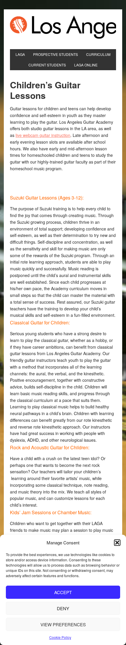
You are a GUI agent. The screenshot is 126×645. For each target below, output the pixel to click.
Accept (63, 592)
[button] (117, 543)
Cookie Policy (60, 637)
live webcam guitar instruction (43, 135)
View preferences (63, 624)
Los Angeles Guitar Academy (63, 27)
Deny (63, 608)
